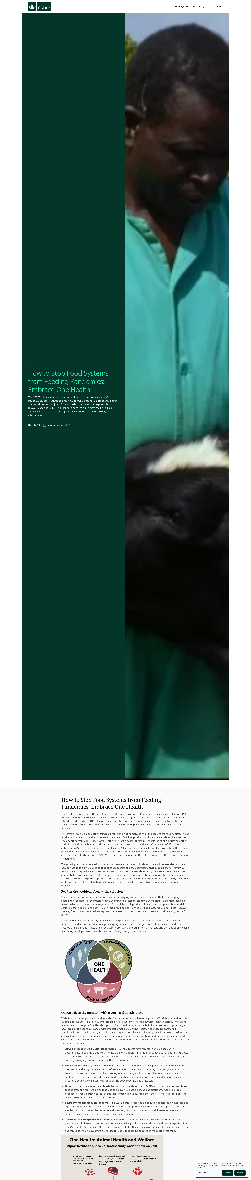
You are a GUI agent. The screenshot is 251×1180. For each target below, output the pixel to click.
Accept (240, 1172)
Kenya (103, 1052)
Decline (228, 1172)
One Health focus (105, 907)
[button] (181, 6)
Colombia (89, 1052)
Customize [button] (202, 1173)
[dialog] (222, 1169)
